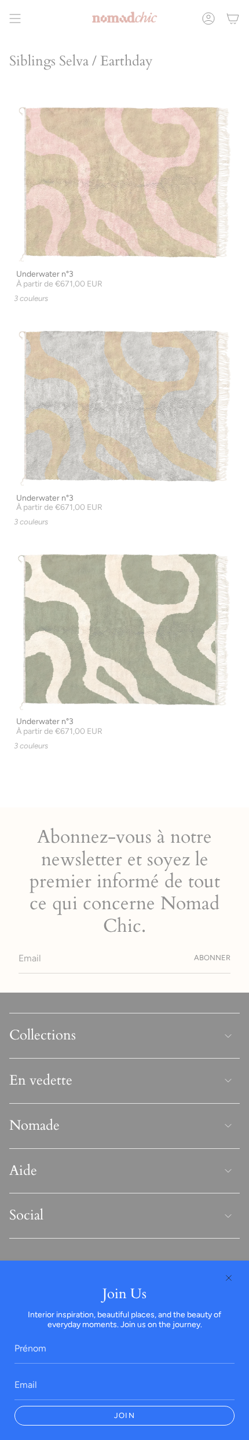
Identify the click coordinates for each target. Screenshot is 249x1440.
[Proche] (228, 1278)
